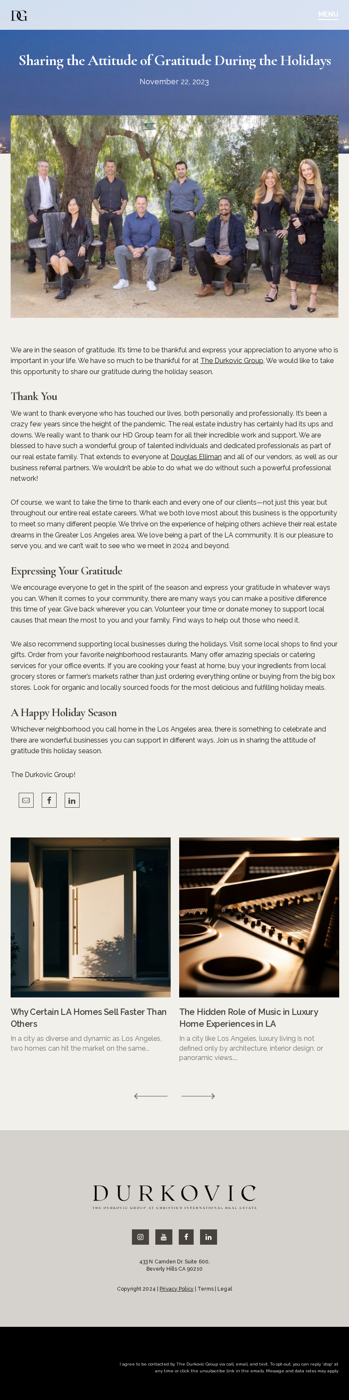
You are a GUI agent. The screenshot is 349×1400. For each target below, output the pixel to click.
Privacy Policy (177, 1289)
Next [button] (198, 1096)
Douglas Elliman (196, 457)
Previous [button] (151, 1096)
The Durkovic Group (231, 361)
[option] (90, 945)
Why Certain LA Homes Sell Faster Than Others (89, 1018)
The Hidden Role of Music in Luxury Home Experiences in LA (248, 1018)
